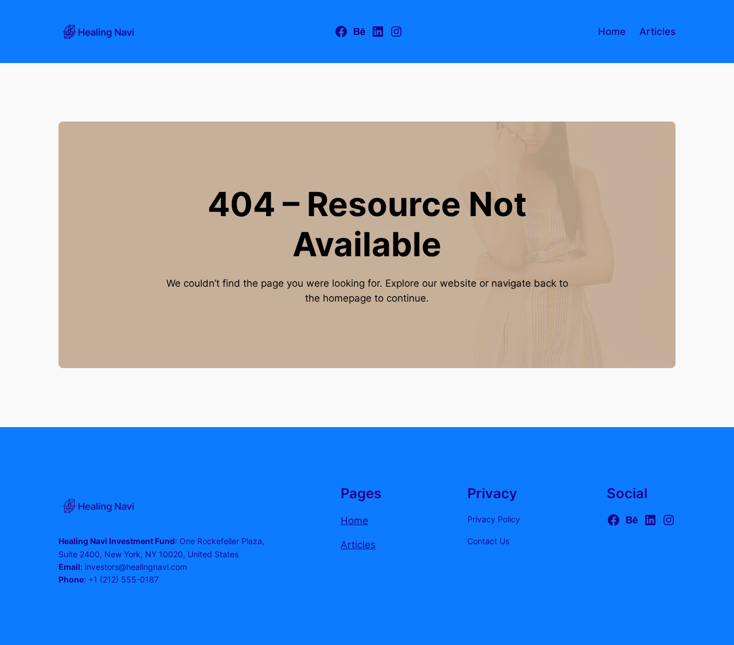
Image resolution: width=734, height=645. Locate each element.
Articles (358, 544)
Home (354, 520)
